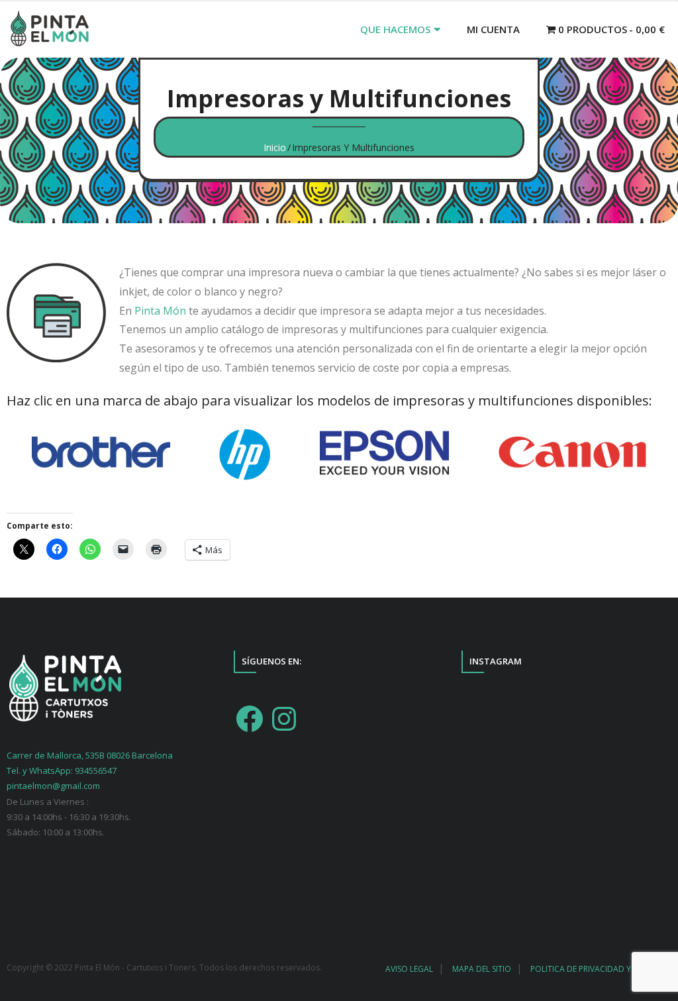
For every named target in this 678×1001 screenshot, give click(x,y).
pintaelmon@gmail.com (53, 786)
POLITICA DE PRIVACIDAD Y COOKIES (598, 969)
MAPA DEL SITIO (481, 969)
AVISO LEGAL (409, 969)
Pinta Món (160, 310)
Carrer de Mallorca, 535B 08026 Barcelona (90, 755)
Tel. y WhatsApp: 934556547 (62, 770)
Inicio (275, 147)
